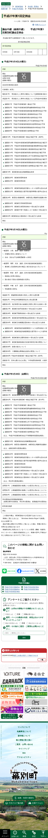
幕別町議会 (19, 6)
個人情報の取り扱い (24, 740)
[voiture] (12, 673)
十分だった (9, 614)
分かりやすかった (11, 623)
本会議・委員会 (33, 6)
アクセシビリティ (24, 757)
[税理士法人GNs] (36, 709)
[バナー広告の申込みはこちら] (12, 716)
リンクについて (24, 727)
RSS (24, 753)
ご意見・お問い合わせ (24, 744)
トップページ (6, 6)
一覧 (41, 660)
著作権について (24, 735)
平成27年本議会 (17, 9)
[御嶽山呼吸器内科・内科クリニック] (36, 695)
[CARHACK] (12, 680)
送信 (24, 637)
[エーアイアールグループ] (12, 687)
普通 (18, 614)
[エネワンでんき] (12, 695)
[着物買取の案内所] (12, 702)
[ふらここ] (36, 687)
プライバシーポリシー (14, 810)
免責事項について (24, 731)
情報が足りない (29, 614)
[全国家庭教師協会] (36, 680)
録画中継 (4, 9)
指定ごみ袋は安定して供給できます (25, 655)
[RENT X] (36, 702)
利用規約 (26, 810)
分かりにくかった (35, 623)
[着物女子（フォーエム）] (12, 709)
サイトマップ (24, 748)
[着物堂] (36, 673)
